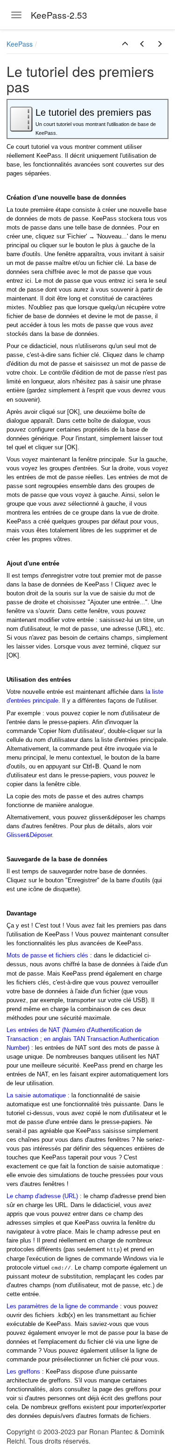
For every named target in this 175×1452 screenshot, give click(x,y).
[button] (125, 43)
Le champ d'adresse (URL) (42, 1196)
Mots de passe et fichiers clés (47, 955)
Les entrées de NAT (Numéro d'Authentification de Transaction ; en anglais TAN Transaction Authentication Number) (83, 1038)
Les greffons (23, 1371)
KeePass (20, 44)
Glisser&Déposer (29, 834)
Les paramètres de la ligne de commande (62, 1306)
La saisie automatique (36, 1095)
